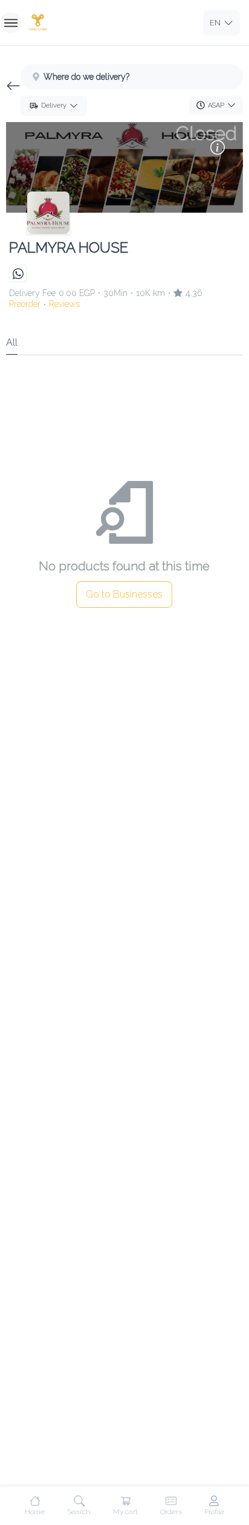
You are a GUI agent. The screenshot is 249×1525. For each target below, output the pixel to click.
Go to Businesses (124, 594)
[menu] (10, 22)
